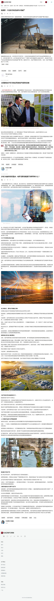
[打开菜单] (51, 2)
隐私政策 (3, 567)
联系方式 (3, 587)
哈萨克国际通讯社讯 (7, 90)
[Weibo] (14, 536)
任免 (15, 5)
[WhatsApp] (4, 14)
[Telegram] (7, 14)
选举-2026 (6, 5)
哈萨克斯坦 (10, 517)
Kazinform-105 (41, 5)
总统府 (11, 5)
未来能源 (14, 164)
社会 (35, 517)
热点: (2, 5)
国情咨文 (21, 5)
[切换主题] (47, 2)
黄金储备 (4, 70)
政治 (2, 547)
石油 (9, 70)
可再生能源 (24, 517)
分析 (2, 550)
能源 (25, 70)
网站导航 (3, 584)
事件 (17, 5)
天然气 (20, 70)
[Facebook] (10, 14)
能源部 (14, 70)
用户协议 (3, 564)
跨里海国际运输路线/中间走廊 (30, 5)
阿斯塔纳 (20, 164)
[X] (13, 14)
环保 (3, 164)
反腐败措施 (3, 573)
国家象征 (3, 570)
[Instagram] (2, 14)
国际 (2, 556)
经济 (2, 553)
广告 (2, 590)
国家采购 (3, 576)
